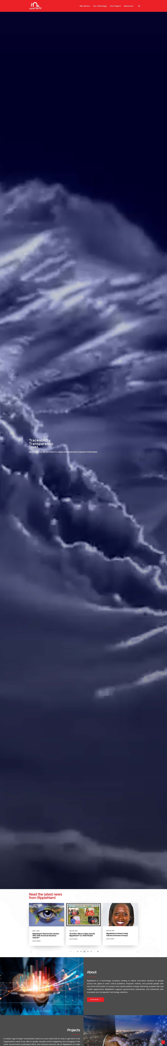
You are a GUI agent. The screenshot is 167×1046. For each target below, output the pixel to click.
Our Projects (115, 6)
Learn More (94, 999)
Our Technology (100, 6)
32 (98, 951)
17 (91, 951)
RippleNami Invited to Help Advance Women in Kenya (117, 934)
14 (81, 951)
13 (77, 951)
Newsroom (128, 6)
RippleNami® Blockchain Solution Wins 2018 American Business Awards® (45, 936)
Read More (37, 941)
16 (88, 951)
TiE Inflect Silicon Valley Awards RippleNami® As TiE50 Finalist (82, 935)
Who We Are (85, 6)
